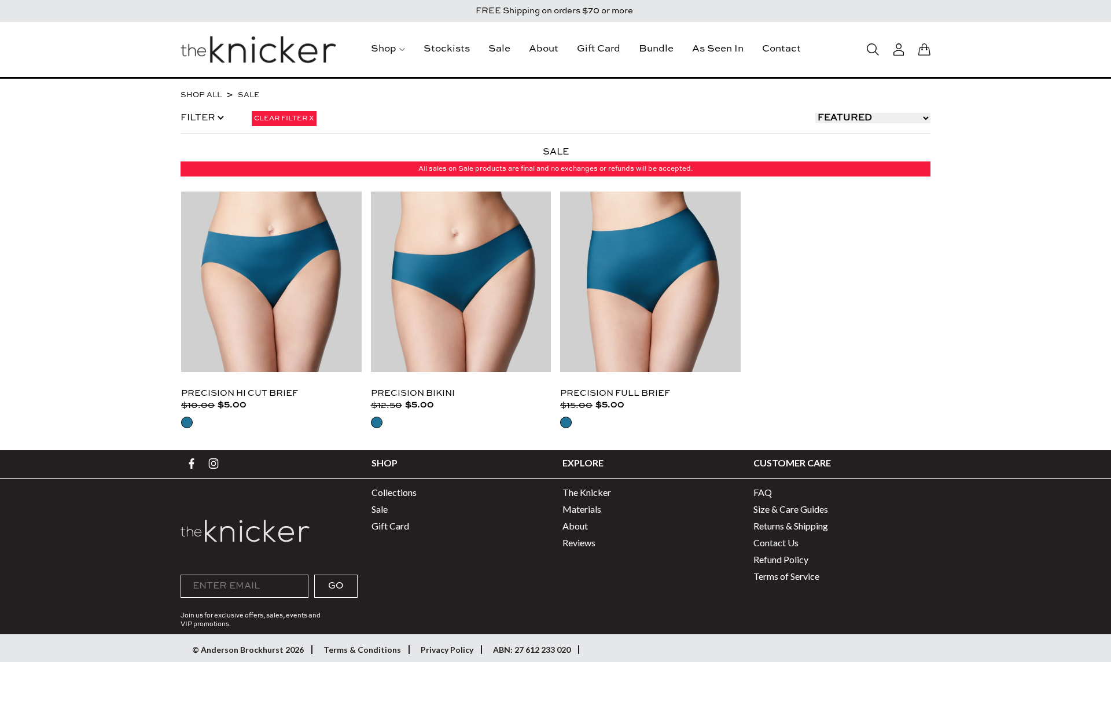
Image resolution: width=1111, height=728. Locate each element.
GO (336, 586)
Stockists (447, 49)
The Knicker (586, 492)
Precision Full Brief (615, 393)
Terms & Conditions (362, 650)
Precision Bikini (413, 393)
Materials (581, 508)
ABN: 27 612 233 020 (532, 650)
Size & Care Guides (790, 508)
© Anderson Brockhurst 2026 (248, 650)
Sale (499, 49)
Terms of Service (786, 576)
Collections (394, 492)
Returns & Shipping (790, 525)
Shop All (201, 95)
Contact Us (776, 542)
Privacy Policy (447, 650)
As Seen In (718, 49)
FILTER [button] (199, 118)
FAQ (762, 492)
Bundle (656, 49)
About (543, 49)
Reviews (578, 542)
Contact (781, 49)
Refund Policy (780, 559)
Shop (383, 49)
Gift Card (598, 49)
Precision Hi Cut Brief (239, 393)
